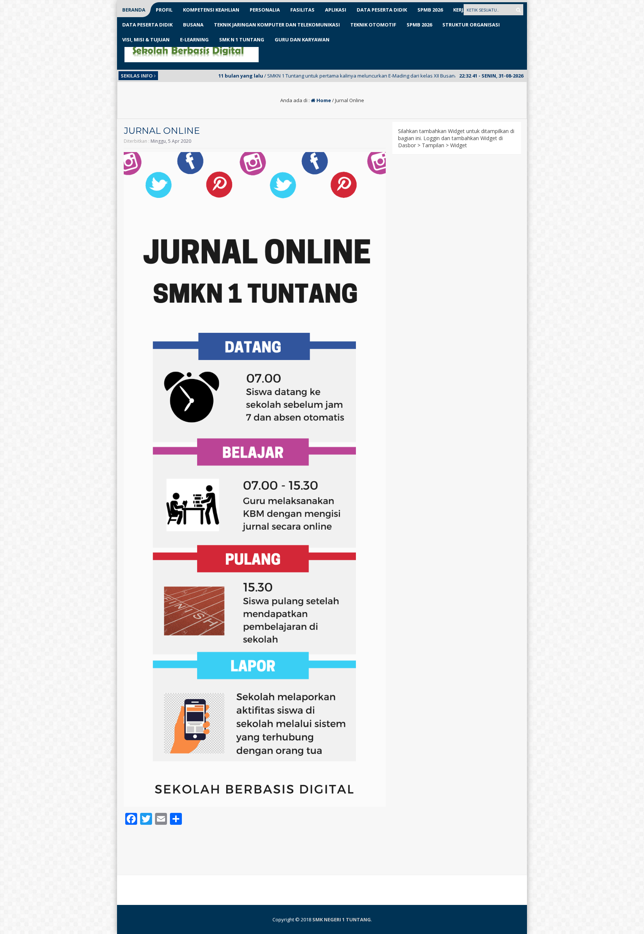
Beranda (133, 9)
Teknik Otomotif (373, 24)
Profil (164, 9)
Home (323, 100)
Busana (193, 24)
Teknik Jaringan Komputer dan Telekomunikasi (277, 24)
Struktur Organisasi (471, 24)
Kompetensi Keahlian (211, 9)
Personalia (265, 9)
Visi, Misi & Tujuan (146, 39)
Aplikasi (335, 9)
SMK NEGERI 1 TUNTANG (341, 919)
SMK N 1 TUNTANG (241, 39)
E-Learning (194, 39)
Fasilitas (302, 9)
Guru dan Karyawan (302, 39)
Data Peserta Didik (382, 9)
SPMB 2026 (430, 9)
